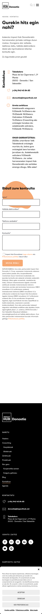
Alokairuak (7, 452)
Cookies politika (9, 610)
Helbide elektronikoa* (10, 209)
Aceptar (21, 592)
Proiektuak (6, 460)
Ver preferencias (21, 605)
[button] (39, 569)
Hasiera (5, 439)
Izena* (4, 197)
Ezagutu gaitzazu (10, 473)
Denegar (21, 599)
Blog (4, 477)
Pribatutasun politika (22, 610)
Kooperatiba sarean (11, 469)
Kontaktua (6, 482)
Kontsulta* (6, 233)
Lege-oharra (27, 254)
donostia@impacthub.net (24, 98)
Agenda (5, 486)
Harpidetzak (8, 447)
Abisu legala (34, 610)
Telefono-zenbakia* (9, 221)
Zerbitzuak (6, 456)
